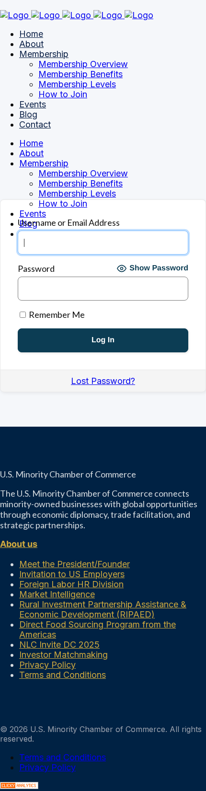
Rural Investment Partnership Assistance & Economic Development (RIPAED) (102, 609)
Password (36, 268)
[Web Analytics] (19, 786)
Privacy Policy (47, 665)
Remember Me (56, 314)
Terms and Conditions (62, 675)
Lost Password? (103, 381)
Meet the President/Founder (74, 564)
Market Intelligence (57, 594)
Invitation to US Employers (72, 574)
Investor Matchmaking (63, 655)
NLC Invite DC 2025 (59, 645)
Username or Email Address (69, 222)
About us (18, 544)
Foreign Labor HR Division (71, 584)
